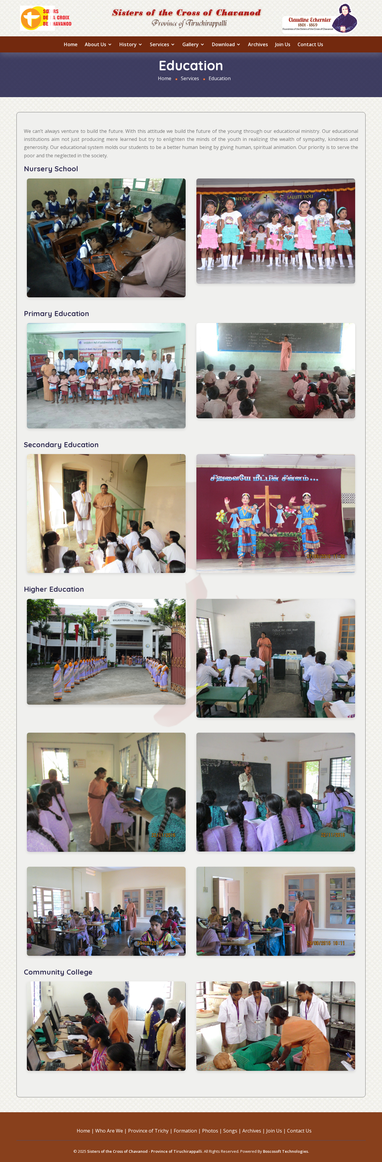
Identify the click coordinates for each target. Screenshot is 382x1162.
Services (160, 44)
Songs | (232, 1130)
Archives (258, 44)
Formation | (187, 1130)
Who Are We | (111, 1130)
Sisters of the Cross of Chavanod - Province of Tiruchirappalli (144, 1151)
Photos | (212, 1130)
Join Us (282, 44)
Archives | (253, 1130)
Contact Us (310, 44)
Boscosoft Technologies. (286, 1151)
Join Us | (276, 1130)
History (128, 44)
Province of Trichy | (150, 1130)
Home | (85, 1130)
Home (71, 44)
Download (224, 44)
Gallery (191, 44)
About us (96, 44)
